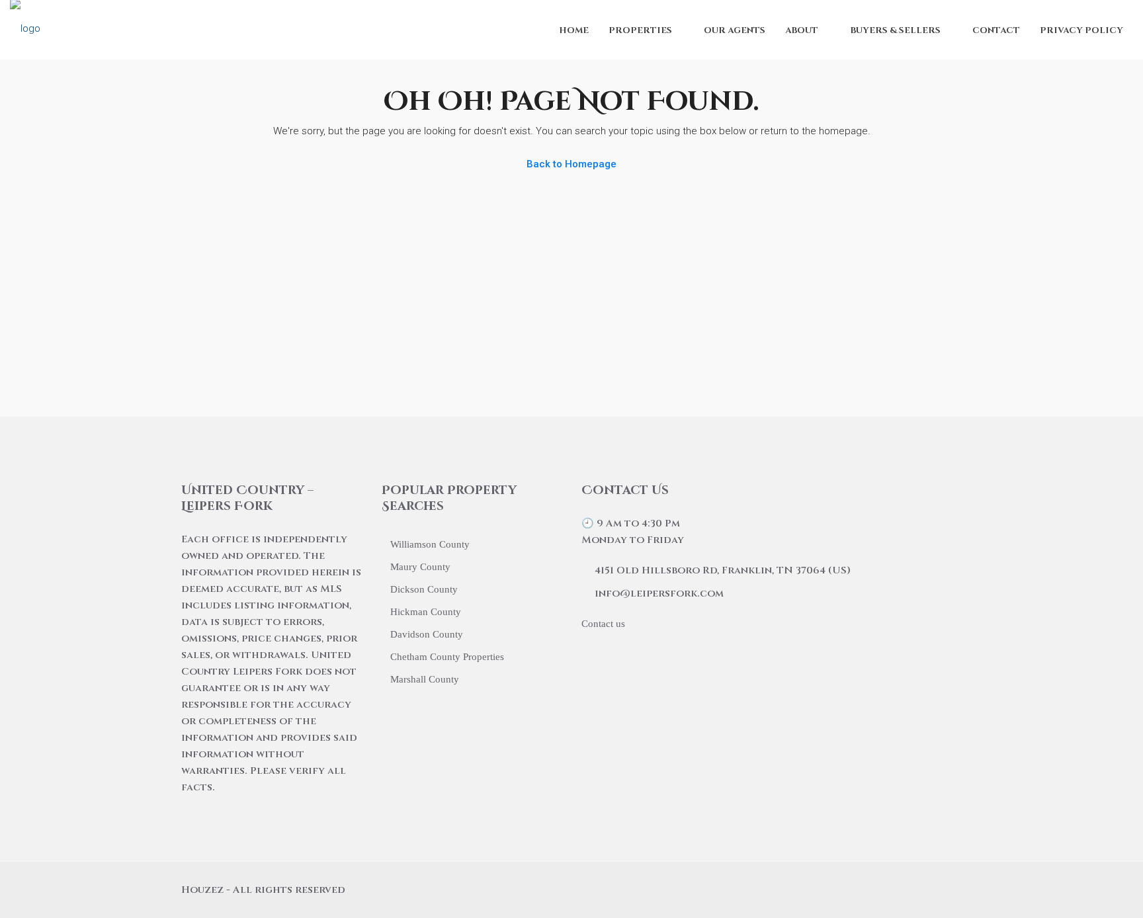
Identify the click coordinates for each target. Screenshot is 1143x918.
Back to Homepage (571, 164)
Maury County (420, 567)
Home (574, 30)
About (801, 30)
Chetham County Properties (447, 656)
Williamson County (430, 544)
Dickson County (424, 589)
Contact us (603, 623)
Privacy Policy (1081, 30)
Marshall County (424, 679)
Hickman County (425, 611)
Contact (996, 30)
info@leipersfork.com (659, 594)
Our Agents (734, 30)
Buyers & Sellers (895, 30)
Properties (640, 30)
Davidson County (426, 634)
